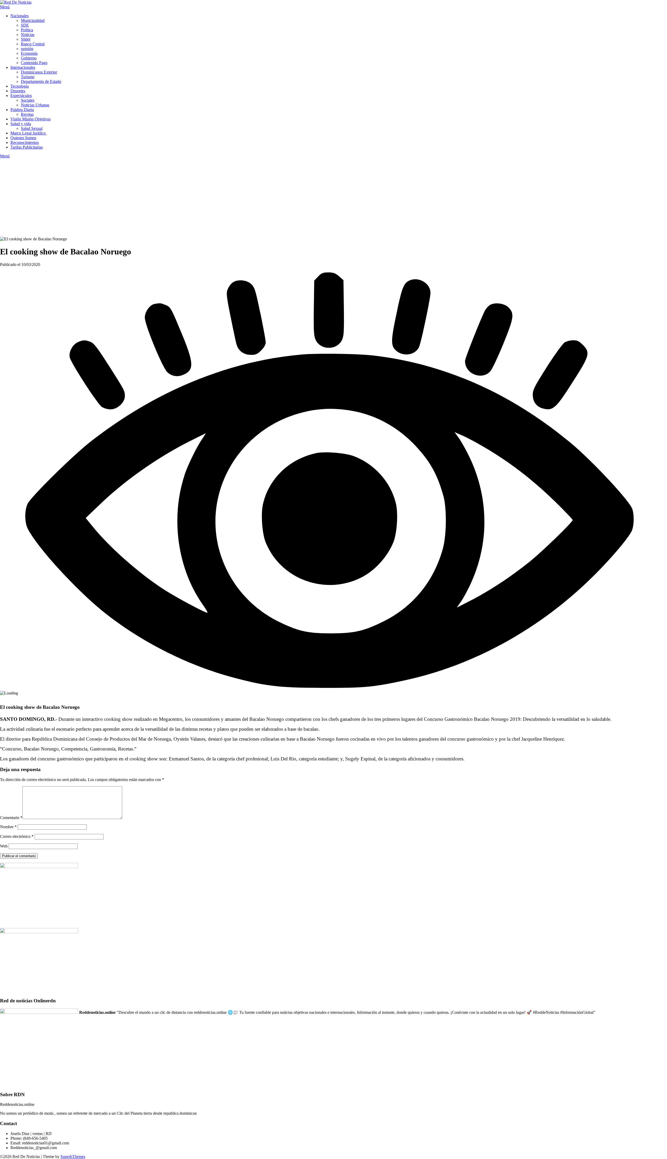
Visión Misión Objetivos (30, 119)
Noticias (27, 34)
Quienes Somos (23, 138)
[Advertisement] (333, 197)
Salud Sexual (31, 128)
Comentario (11, 817)
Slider (25, 39)
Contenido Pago (34, 62)
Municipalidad (33, 20)
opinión (27, 48)
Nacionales (19, 16)
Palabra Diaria (22, 109)
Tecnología (19, 86)
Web (4, 846)
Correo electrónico (17, 836)
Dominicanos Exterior (39, 72)
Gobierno (28, 58)
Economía (29, 53)
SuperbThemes (72, 1156)
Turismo (27, 77)
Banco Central (33, 44)
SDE (25, 25)
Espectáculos (21, 95)
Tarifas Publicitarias (26, 147)
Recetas (27, 114)
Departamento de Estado (41, 81)
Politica (27, 30)
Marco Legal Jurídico (28, 133)
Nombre (8, 827)
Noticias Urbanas (35, 105)
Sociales (27, 100)
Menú (5, 7)
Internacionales (22, 67)
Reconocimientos (24, 142)
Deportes (17, 91)
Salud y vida (20, 123)
